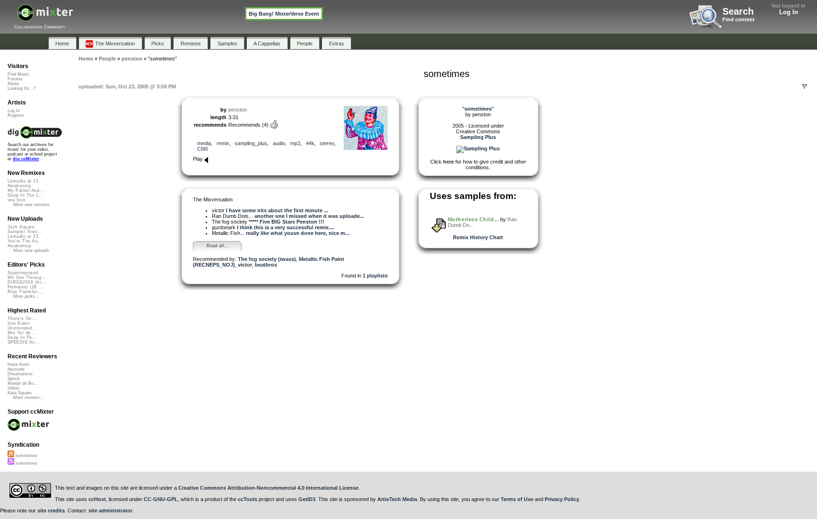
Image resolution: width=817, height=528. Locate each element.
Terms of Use (517, 499)
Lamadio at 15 (23, 181)
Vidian (13, 388)
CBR (202, 149)
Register (16, 115)
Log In (788, 12)
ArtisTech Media (397, 499)
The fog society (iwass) (267, 259)
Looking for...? (21, 88)
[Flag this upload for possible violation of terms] (805, 86)
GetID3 (306, 499)
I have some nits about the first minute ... (277, 210)
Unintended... (22, 328)
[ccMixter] (45, 18)
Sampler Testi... (25, 231)
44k (310, 143)
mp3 (295, 143)
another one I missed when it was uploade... (309, 216)
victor (245, 265)
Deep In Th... (22, 337)
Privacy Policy (562, 499)
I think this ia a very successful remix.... (285, 227)
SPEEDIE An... (24, 342)
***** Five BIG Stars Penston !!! (286, 222)
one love (17, 200)
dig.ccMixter (26, 158)
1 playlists (375, 275)
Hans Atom (18, 364)
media (204, 143)
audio (279, 143)
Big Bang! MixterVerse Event (284, 14)
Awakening (19, 185)
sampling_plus (251, 143)
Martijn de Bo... (23, 383)
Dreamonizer (20, 374)
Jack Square (21, 227)
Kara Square (20, 392)
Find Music (18, 74)
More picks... (26, 296)
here (448, 161)
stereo (327, 143)
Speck (14, 378)
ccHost (97, 499)
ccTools (247, 499)
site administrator (110, 510)
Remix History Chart (478, 237)
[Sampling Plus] (478, 148)
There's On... (22, 318)
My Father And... (26, 190)
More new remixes (31, 204)
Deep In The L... (25, 195)
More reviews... (28, 397)
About (13, 83)
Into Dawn (19, 323)
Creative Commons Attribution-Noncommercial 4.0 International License (268, 488)
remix (223, 143)
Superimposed (23, 272)
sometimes (25, 455)
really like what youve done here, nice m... (297, 233)
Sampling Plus (478, 137)
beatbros (266, 265)
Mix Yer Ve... (21, 332)
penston (237, 110)
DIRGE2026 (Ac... (27, 282)
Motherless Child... (473, 219)
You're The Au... (25, 241)
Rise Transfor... (25, 291)
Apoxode (16, 369)
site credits (51, 510)
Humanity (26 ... (25, 287)
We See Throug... (27, 277)
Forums (15, 79)
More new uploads (31, 250)
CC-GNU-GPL (161, 499)
